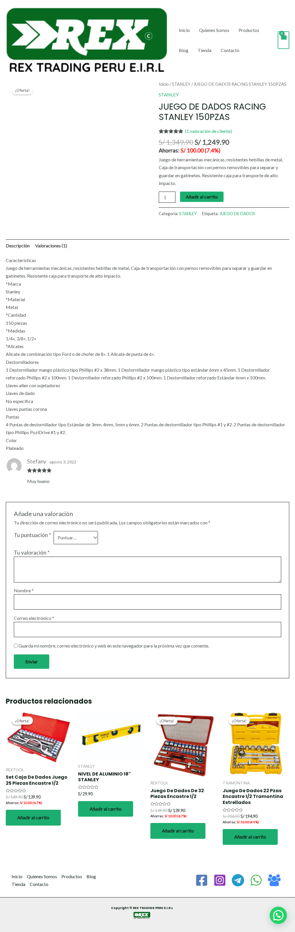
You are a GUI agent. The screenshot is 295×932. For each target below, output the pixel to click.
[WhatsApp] (256, 880)
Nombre (24, 590)
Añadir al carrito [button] (33, 817)
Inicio (184, 30)
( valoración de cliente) (208, 131)
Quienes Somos (214, 30)
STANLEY (181, 84)
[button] (278, 915)
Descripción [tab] (18, 245)
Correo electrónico (34, 618)
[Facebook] (201, 880)
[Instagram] (219, 880)
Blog (183, 50)
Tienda (204, 50)
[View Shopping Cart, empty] (283, 40)
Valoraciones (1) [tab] (51, 245)
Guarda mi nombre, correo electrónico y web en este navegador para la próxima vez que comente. (113, 645)
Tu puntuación (32, 535)
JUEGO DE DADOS (237, 213)
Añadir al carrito (202, 196)
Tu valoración (32, 552)
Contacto (230, 50)
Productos (249, 30)
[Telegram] (238, 880)
